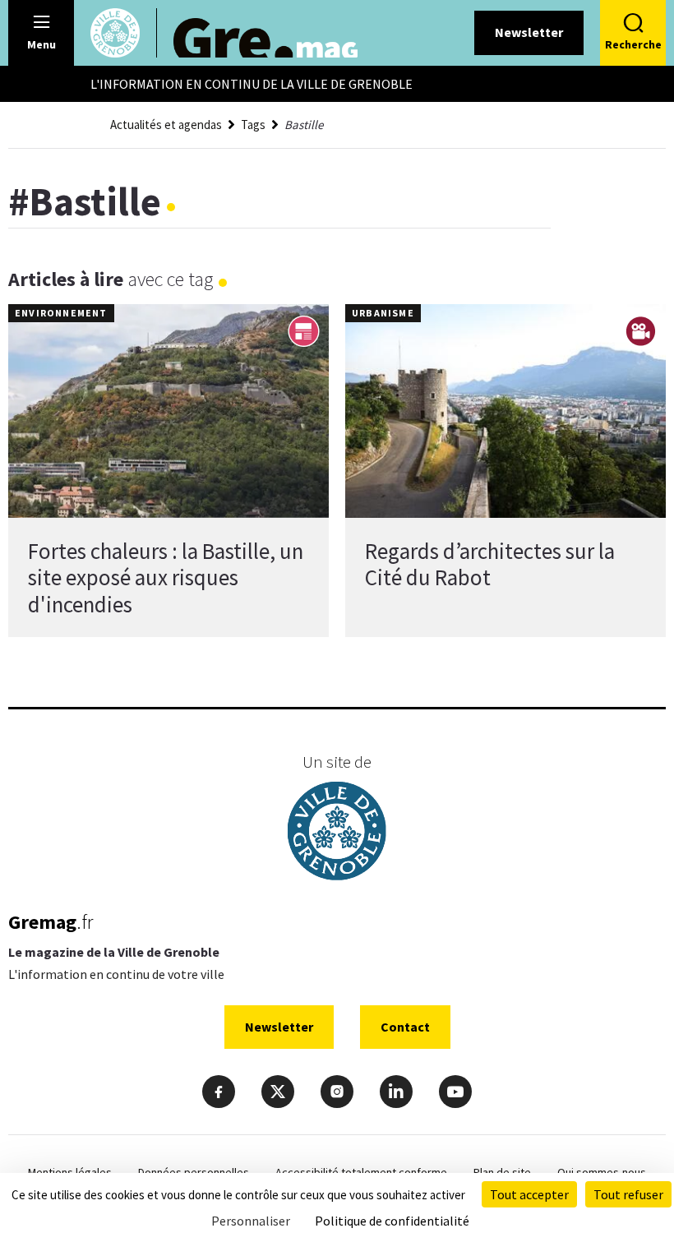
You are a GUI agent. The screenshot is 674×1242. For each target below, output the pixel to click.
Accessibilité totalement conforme (361, 1172)
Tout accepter (529, 1194)
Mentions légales (70, 1172)
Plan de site (502, 1172)
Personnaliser (250, 1220)
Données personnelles (193, 1172)
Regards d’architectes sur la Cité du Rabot (490, 564)
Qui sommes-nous (601, 1172)
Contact (405, 1026)
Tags (253, 124)
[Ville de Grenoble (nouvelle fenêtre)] (337, 833)
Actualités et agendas (166, 124)
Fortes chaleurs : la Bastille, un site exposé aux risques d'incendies (165, 577)
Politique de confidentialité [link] (392, 1220)
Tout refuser (628, 1194)
